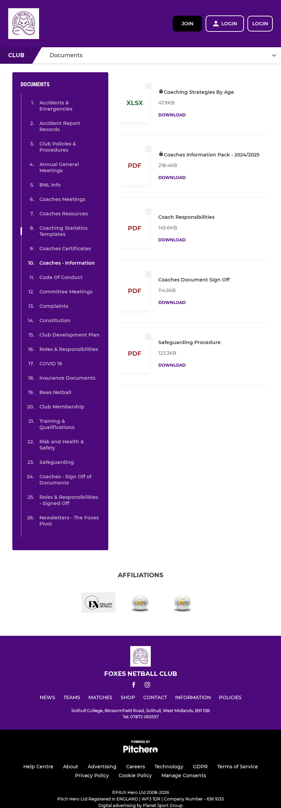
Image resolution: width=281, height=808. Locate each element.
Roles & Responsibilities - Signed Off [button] (68, 500)
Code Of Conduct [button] (61, 277)
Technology (169, 766)
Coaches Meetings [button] (62, 199)
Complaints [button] (53, 306)
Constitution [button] (55, 320)
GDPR (200, 766)
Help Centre (38, 766)
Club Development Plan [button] (69, 335)
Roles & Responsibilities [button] (68, 349)
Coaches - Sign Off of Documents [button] (65, 480)
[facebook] (133, 686)
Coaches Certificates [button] (65, 248)
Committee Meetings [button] (66, 292)
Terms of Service (237, 766)
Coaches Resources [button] (63, 214)
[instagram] (147, 686)
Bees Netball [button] (55, 392)
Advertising (102, 766)
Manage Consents (183, 775)
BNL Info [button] (50, 185)
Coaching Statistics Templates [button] (63, 231)
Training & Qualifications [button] (56, 424)
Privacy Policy (92, 775)
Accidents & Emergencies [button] (55, 106)
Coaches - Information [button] (67, 263)
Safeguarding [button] (56, 462)
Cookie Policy (135, 775)
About (70, 766)
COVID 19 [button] (50, 364)
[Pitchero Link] (140, 751)
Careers (135, 766)
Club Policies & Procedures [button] (57, 147)
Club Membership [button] (61, 407)
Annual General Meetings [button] (59, 167)
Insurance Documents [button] (67, 378)
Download (172, 114)
